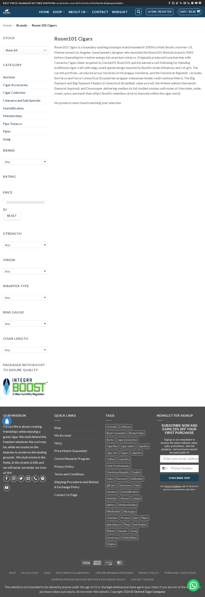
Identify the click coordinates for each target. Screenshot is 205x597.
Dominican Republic (118, 472)
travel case (113, 537)
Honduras (112, 491)
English (137, 472)
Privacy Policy (64, 466)
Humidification (13, 108)
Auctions (9, 77)
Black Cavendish (116, 433)
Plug (126, 524)
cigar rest (112, 452)
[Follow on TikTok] (177, 3)
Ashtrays (126, 426)
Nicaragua (130, 511)
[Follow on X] (181, 3)
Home (44, 12)
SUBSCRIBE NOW (179, 478)
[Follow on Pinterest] (192, 3)
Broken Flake (136, 433)
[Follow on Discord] (200, 3)
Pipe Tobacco (12, 124)
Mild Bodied (113, 511)
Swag (6, 139)
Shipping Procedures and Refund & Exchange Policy (76, 484)
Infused (124, 498)
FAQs (58, 443)
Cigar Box (112, 446)
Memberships (12, 116)
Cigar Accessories (15, 85)
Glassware (125, 485)
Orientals (112, 517)
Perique (125, 517)
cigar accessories (127, 439)
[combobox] (164, 468)
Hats (137, 485)
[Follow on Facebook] (169, 3)
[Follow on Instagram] (173, 3)
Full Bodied (136, 478)
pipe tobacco (114, 524)
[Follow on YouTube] (196, 3)
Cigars (124, 452)
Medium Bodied (128, 504)
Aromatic (112, 426)
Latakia (137, 498)
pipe (135, 517)
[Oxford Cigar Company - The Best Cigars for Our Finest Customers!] (18, 11)
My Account (62, 435)
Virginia (111, 544)
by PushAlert (72, 20)
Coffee (110, 459)
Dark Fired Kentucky (118, 465)
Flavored (122, 478)
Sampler (122, 531)
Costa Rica (124, 459)
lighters (111, 504)
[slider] (5, 202)
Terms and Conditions (69, 474)
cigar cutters (128, 446)
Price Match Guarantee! (70, 451)
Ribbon (111, 531)
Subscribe (131, 16)
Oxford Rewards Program (72, 458)
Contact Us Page (65, 495)
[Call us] (188, 3)
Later (109, 16)
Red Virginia (140, 524)
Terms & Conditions (173, 486)
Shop (57, 12)
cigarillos (144, 446)
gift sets (111, 485)
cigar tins (137, 452)
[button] (190, 12)
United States (130, 537)
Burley (110, 439)
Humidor (112, 498)
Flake (110, 478)
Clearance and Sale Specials (21, 100)
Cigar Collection (14, 92)
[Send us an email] (185, 3)
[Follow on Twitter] (21, 478)
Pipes (7, 131)
